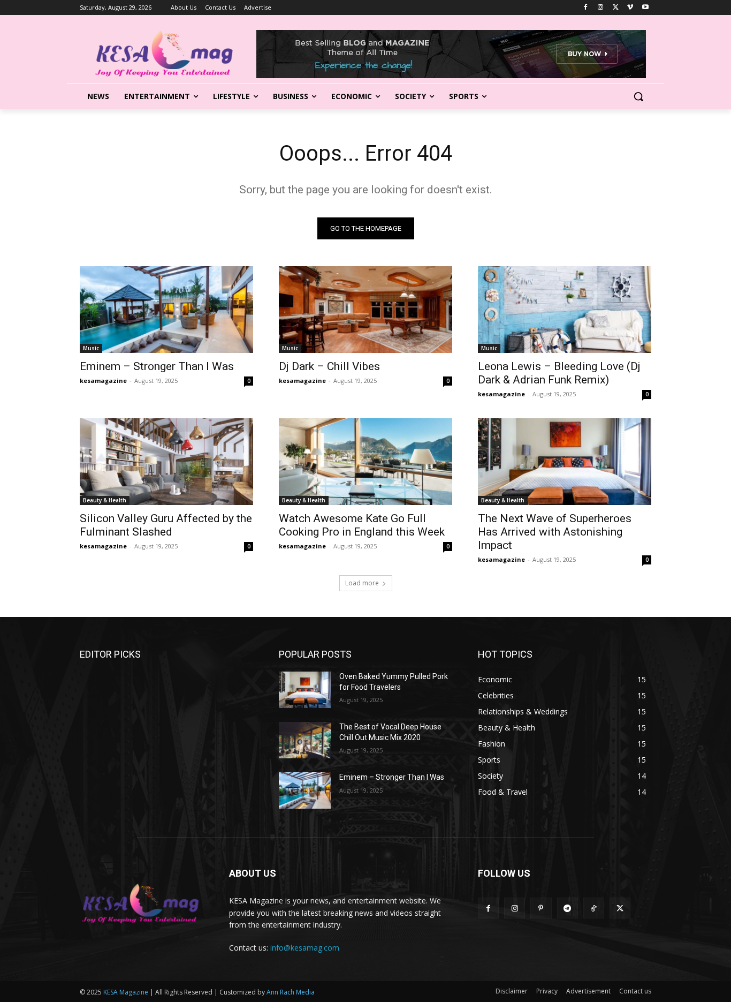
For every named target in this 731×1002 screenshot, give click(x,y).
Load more (362, 582)
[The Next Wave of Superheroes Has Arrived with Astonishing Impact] (564, 461)
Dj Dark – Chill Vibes (329, 366)
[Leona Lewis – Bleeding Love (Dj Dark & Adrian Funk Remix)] (564, 309)
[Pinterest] (540, 908)
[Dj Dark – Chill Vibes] (365, 309)
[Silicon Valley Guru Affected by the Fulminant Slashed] (166, 461)
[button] (638, 96)
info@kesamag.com (304, 948)
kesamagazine (103, 380)
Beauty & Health (104, 500)
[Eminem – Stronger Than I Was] (166, 309)
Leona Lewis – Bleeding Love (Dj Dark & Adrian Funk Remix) (559, 373)
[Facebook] (586, 8)
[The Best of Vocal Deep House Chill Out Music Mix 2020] (305, 740)
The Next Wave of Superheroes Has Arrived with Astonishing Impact (554, 532)
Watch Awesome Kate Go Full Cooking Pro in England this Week (362, 525)
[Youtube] (645, 8)
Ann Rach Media (290, 992)
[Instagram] (601, 8)
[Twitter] (616, 8)
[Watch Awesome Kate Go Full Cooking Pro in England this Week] (365, 461)
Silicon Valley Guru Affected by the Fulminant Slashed (166, 525)
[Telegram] (567, 908)
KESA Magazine (125, 992)
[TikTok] (593, 908)
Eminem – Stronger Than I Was (157, 366)
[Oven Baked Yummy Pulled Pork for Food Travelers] (305, 690)
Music (91, 348)
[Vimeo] (630, 8)
